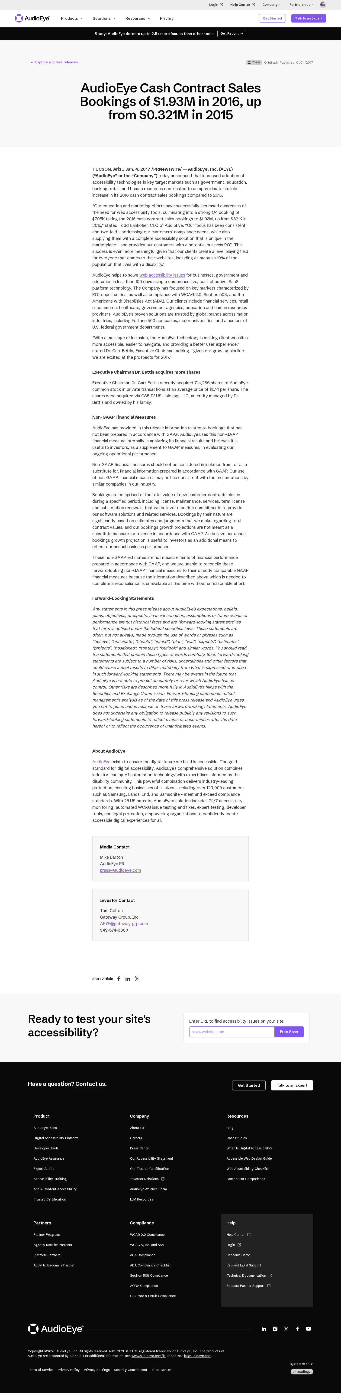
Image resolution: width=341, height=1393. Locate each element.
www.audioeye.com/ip (149, 1356)
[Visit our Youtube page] (308, 1328)
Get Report (229, 33)
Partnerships (300, 5)
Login (214, 5)
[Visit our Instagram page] (275, 1328)
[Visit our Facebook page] (297, 1328)
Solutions (102, 18)
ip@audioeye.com (197, 1356)
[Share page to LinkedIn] (128, 978)
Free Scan (289, 1031)
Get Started (272, 18)
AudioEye (101, 761)
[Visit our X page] (286, 1328)
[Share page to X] (137, 978)
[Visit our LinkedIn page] (264, 1328)
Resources (135, 18)
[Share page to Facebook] (118, 978)
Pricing (167, 18)
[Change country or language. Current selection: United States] (323, 4)
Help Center (240, 5)
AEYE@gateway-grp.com (124, 923)
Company (269, 5)
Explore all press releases (56, 62)
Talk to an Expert (308, 18)
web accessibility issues (162, 275)
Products (69, 18)
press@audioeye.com (120, 870)
